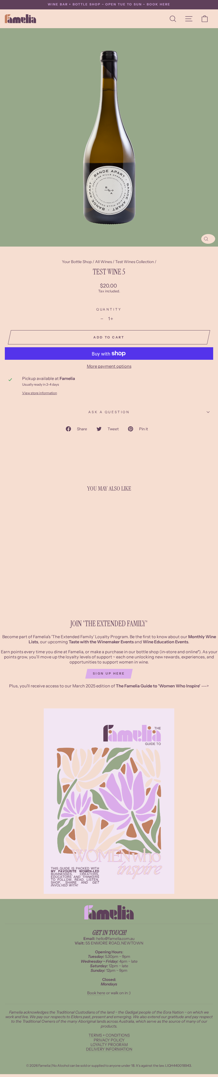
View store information (39, 393)
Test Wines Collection (134, 261)
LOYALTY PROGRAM (109, 1044)
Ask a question (109, 412)
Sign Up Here (109, 673)
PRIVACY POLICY (109, 1040)
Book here (96, 993)
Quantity (108, 309)
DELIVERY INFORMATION (109, 1049)
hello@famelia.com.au (115, 938)
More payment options (109, 366)
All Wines (103, 261)
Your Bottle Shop (77, 261)
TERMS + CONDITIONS (109, 1035)
